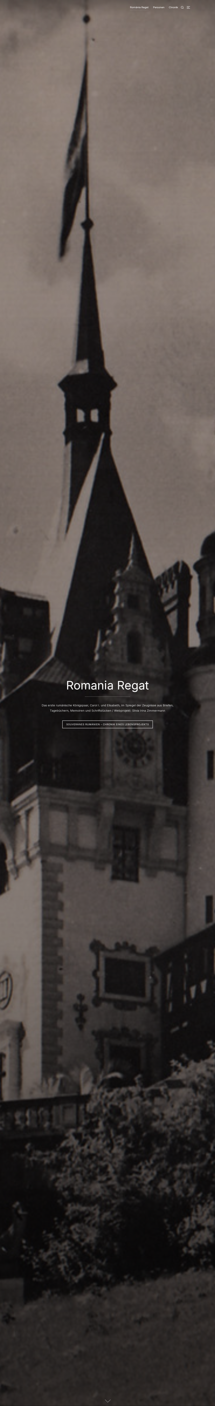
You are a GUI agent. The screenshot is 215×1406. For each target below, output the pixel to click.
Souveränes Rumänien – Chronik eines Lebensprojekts (107, 724)
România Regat (139, 7)
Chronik (173, 7)
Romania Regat (107, 685)
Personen (158, 7)
